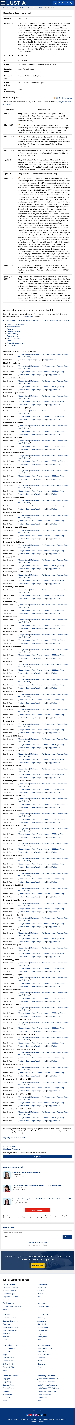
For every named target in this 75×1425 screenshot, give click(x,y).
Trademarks (7, 1394)
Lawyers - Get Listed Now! (37, 1243)
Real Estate (7, 1333)
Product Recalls (8, 1388)
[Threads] (39, 1415)
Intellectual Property (10, 1327)
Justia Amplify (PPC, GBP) (47, 1391)
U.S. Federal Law (10, 1345)
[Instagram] (36, 1415)
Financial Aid (42, 1324)
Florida (40, 1361)
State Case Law (43, 1354)
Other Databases (10, 1375)
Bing (45, 360)
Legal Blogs (7, 1382)
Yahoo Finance (37, 372)
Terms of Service (48, 1419)
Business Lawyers (9, 1290)
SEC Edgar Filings (58, 372)
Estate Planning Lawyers (12, 1300)
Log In (61, 3)
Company (33, 1419)
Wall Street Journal (48, 354)
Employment (7, 1324)
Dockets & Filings (9, 1367)
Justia (40, 1411)
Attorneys (10, 329)
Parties (9, 341)
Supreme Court (8, 1358)
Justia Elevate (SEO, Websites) (48, 1388)
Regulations (7, 1354)
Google (39, 360)
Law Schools (43, 1315)
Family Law (41, 1303)
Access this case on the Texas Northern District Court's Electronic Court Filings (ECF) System (36, 320)
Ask (56, 360)
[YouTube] (30, 1415)
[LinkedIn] (27, 1415)
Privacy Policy (61, 1419)
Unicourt (22, 360)
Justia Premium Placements (47, 1385)
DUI (39, 1297)
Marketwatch (35, 354)
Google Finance (24, 372)
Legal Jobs (7, 1379)
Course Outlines (43, 1327)
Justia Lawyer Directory (46, 1382)
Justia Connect (13, 1419)
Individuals (42, 1284)
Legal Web (31, 360)
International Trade (10, 1330)
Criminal (41, 1290)
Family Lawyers (8, 1303)
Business (6, 1315)
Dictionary (41, 1318)
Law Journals (42, 1330)
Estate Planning (43, 1300)
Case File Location (13, 331)
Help (39, 1419)
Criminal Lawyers (9, 1294)
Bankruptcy (42, 1287)
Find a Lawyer (9, 1227)
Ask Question (37, 1157)
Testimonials (42, 1397)
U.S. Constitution (9, 1348)
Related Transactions (15, 343)
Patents (6, 1391)
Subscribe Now (37, 1265)
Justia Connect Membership (48, 1379)
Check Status (12, 345)
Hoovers (47, 372)
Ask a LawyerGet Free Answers (11, 1147)
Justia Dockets (24, 375)
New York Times (24, 357)
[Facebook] (33, 1415)
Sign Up (69, 3)
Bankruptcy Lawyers (10, 1287)
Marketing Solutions (46, 1375)
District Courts (8, 1364)
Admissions (42, 1321)
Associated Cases (13, 327)
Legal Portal (24, 1419)
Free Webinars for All (13, 1167)
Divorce (40, 1294)
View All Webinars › (38, 1210)
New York (41, 1364)
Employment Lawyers (11, 1297)
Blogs (40, 1333)
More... (5, 1309)
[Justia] (16, 3)
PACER (29, 316)
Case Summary (12, 334)
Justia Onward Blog (45, 1394)
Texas (40, 1367)
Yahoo (50, 360)
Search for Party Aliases (16, 324)
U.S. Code (6, 1351)
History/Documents (14, 338)
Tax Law (6, 1337)
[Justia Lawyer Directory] (47, 1415)
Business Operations (10, 1321)
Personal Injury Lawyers (12, 1306)
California (41, 1358)
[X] (44, 1415)
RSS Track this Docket (63, 98)
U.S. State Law (44, 1345)
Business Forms (9, 1385)
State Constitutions (45, 1348)
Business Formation (10, 1318)
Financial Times (62, 354)
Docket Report (12, 336)
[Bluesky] (42, 1415)
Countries (6, 1397)
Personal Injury (43, 1306)
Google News (24, 354)
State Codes (42, 1351)
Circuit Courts (8, 1361)
